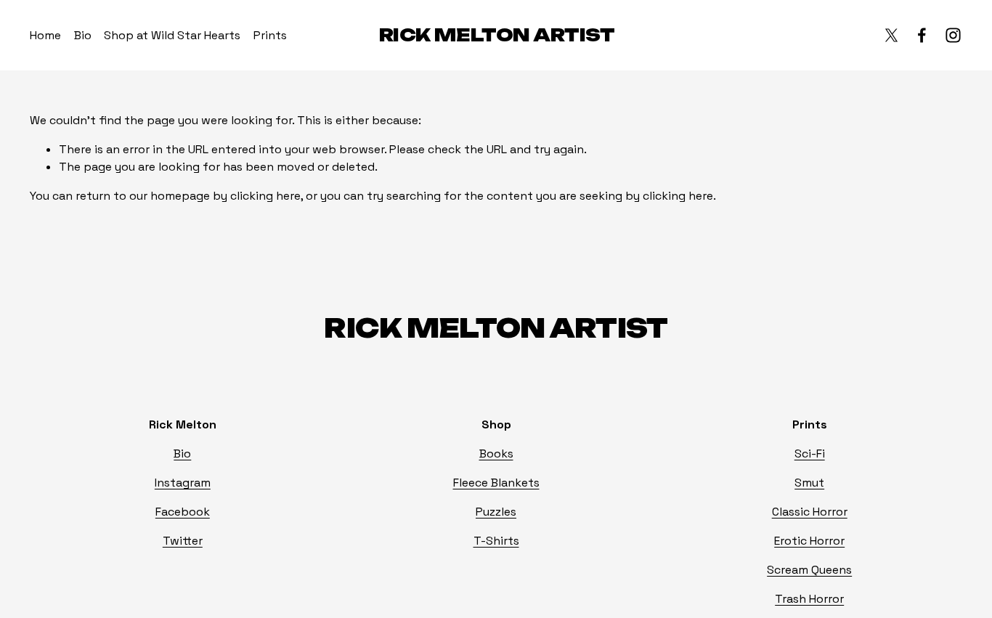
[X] (891, 35)
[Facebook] (922, 35)
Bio (83, 35)
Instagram (183, 482)
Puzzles (496, 511)
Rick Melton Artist (496, 35)
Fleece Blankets (496, 482)
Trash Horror (809, 598)
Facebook (182, 511)
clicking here (265, 195)
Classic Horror (809, 511)
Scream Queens (809, 569)
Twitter (183, 540)
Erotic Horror (809, 540)
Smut (809, 482)
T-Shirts (496, 540)
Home (45, 35)
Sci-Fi (809, 453)
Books (496, 453)
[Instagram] (953, 35)
